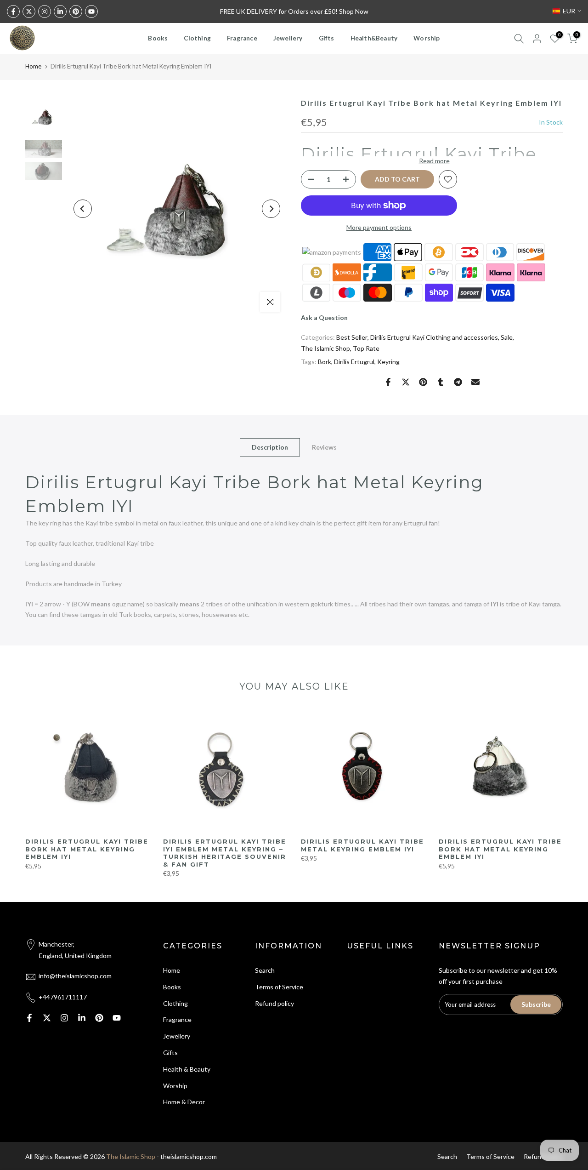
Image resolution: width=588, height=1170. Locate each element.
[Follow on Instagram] (44, 11)
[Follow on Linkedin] (60, 11)
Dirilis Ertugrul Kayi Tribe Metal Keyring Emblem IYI (362, 845)
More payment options (379, 227)
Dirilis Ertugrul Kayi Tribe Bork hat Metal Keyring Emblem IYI (86, 849)
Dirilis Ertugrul (354, 361)
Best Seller (352, 337)
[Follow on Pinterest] (75, 11)
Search (265, 970)
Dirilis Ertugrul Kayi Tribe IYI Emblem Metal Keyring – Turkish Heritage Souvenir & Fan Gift (224, 853)
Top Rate (366, 348)
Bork (324, 361)
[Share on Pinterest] (423, 382)
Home (33, 66)
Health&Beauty (374, 38)
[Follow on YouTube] (91, 11)
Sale (507, 337)
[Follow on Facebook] (13, 11)
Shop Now (353, 11)
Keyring (388, 361)
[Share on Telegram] (458, 382)
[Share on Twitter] (405, 382)
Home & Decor (184, 1102)
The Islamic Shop (325, 348)
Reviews (324, 447)
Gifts (326, 38)
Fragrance (242, 38)
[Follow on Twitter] (29, 11)
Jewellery (288, 38)
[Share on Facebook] (388, 382)
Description (270, 447)
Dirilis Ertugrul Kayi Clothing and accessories (434, 337)
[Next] (271, 209)
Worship (426, 38)
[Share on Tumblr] (440, 382)
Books (158, 38)
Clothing (197, 38)
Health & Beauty (186, 1069)
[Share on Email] (475, 382)
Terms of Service (279, 987)
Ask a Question (324, 317)
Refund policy (274, 1003)
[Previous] (83, 209)
